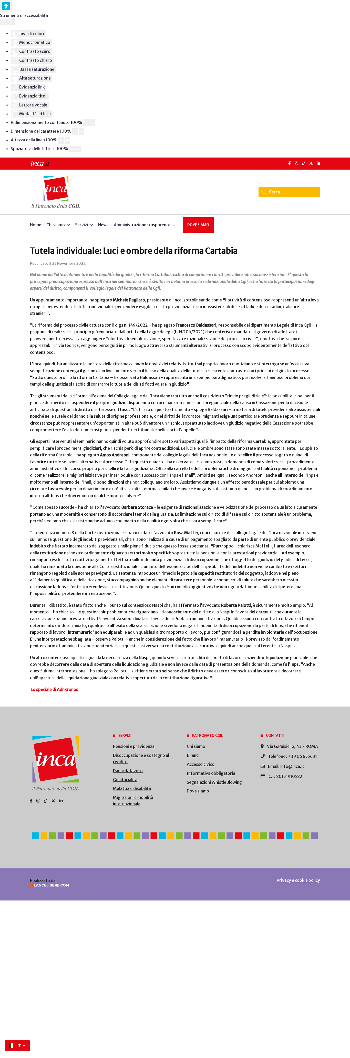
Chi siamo (196, 746)
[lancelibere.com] (98, 885)
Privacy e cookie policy (298, 880)
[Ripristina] (4, 22)
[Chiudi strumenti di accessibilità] (11, 22)
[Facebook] (289, 163)
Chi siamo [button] (55, 224)
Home (35, 224)
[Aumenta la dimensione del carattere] (81, 131)
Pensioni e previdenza (134, 746)
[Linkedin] (61, 800)
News (103, 224)
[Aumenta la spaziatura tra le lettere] (78, 149)
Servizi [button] (81, 224)
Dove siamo (198, 225)
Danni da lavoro (128, 770)
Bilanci (193, 755)
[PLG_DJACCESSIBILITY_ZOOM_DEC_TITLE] (86, 122)
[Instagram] (296, 163)
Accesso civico (200, 764)
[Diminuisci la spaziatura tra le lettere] (72, 149)
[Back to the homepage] (56, 192)
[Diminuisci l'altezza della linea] (61, 140)
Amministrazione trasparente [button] (142, 224)
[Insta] (38, 800)
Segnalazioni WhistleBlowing (214, 782)
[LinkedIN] (318, 163)
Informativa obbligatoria (211, 773)
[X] (311, 163)
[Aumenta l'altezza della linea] (67, 140)
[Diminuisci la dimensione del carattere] (75, 131)
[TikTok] (303, 163)
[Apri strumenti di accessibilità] (6, 6)
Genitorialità (125, 779)
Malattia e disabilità (132, 788)
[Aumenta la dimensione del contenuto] (92, 122)
